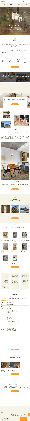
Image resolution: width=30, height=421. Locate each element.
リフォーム (4, 6)
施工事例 (18, 6)
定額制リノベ (11, 6)
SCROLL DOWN (15, 33)
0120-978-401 (9, 302)
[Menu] (28, 1)
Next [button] (29, 210)
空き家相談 (26, 6)
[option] (5, 211)
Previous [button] (0, 210)
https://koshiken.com (16, 319)
